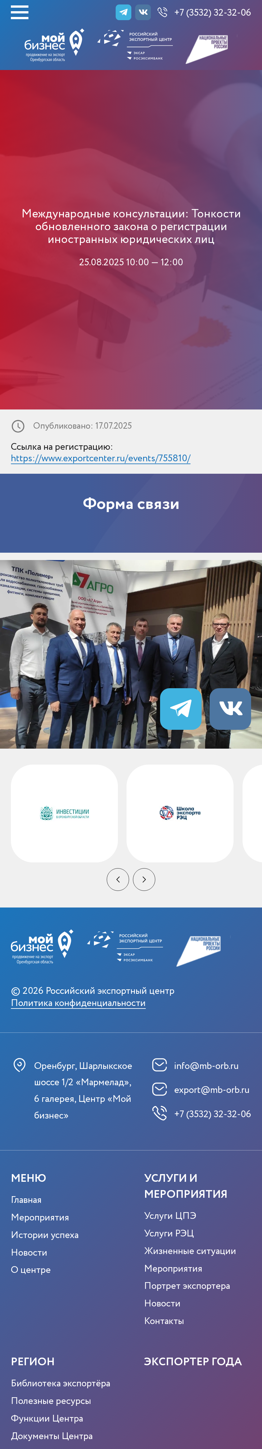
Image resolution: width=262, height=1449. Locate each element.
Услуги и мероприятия (185, 1187)
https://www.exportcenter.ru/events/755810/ (100, 458)
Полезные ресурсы (51, 1401)
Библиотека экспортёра (60, 1384)
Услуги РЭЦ (169, 1234)
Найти (216, 98)
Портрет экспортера (187, 1286)
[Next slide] (144, 879)
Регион (33, 1362)
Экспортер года (193, 1362)
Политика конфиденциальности (78, 1003)
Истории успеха (45, 1235)
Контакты (164, 1321)
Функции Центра (47, 1419)
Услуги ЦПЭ (170, 1216)
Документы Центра (52, 1436)
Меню (28, 1179)
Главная (26, 1200)
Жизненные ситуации (190, 1251)
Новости (29, 1253)
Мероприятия (40, 1218)
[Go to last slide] (118, 879)
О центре (31, 1270)
